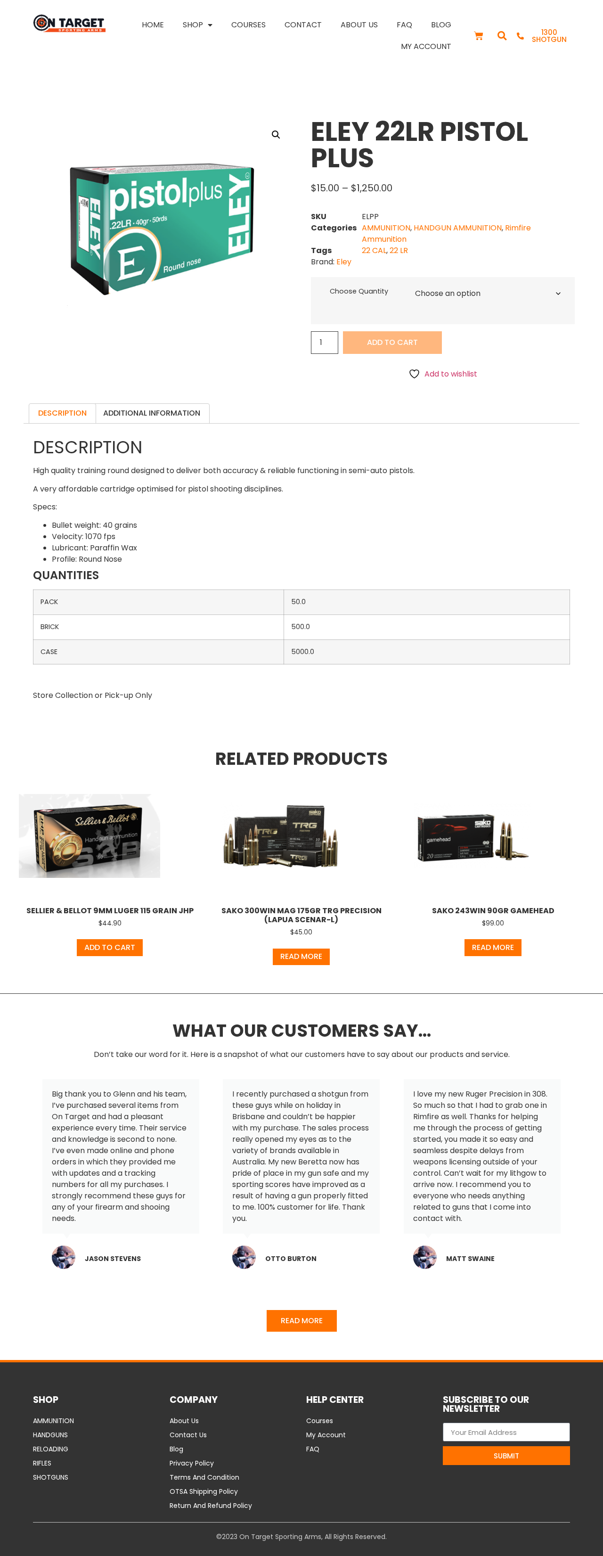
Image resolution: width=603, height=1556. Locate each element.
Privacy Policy (192, 1463)
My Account (426, 46)
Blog (441, 24)
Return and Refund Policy (211, 1505)
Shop (193, 24)
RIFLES (42, 1463)
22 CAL (374, 250)
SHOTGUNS (50, 1477)
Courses (248, 24)
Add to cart (392, 342)
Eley (343, 261)
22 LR (399, 250)
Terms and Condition (204, 1477)
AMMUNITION (386, 227)
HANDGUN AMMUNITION (458, 227)
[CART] (478, 35)
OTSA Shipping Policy (204, 1491)
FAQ (404, 24)
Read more (301, 956)
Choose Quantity (359, 291)
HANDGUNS (50, 1435)
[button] (502, 36)
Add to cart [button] (109, 947)
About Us (359, 24)
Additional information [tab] (151, 413)
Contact (303, 24)
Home (153, 24)
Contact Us (188, 1435)
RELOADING (50, 1449)
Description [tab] (62, 413)
